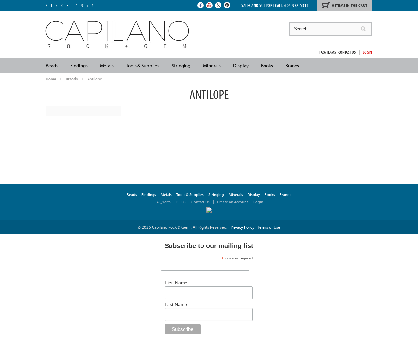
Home (51, 78)
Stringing (181, 65)
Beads (52, 65)
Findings (79, 65)
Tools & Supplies (142, 65)
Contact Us (347, 52)
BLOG (181, 202)
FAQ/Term (163, 202)
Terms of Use (269, 227)
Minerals (212, 65)
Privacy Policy (242, 227)
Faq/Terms (327, 52)
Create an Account (232, 202)
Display (241, 65)
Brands (292, 65)
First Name (176, 282)
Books (267, 65)
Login (367, 52)
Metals (107, 65)
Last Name (176, 304)
